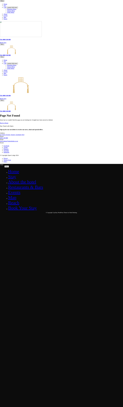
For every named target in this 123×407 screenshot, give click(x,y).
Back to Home (4, 123)
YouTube (6, 150)
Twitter (6, 147)
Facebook (6, 146)
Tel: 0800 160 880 (5, 39)
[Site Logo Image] (21, 36)
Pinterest (6, 149)
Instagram (6, 152)
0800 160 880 (4, 138)
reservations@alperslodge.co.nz (9, 141)
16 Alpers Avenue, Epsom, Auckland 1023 (12, 134)
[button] (3, 42)
